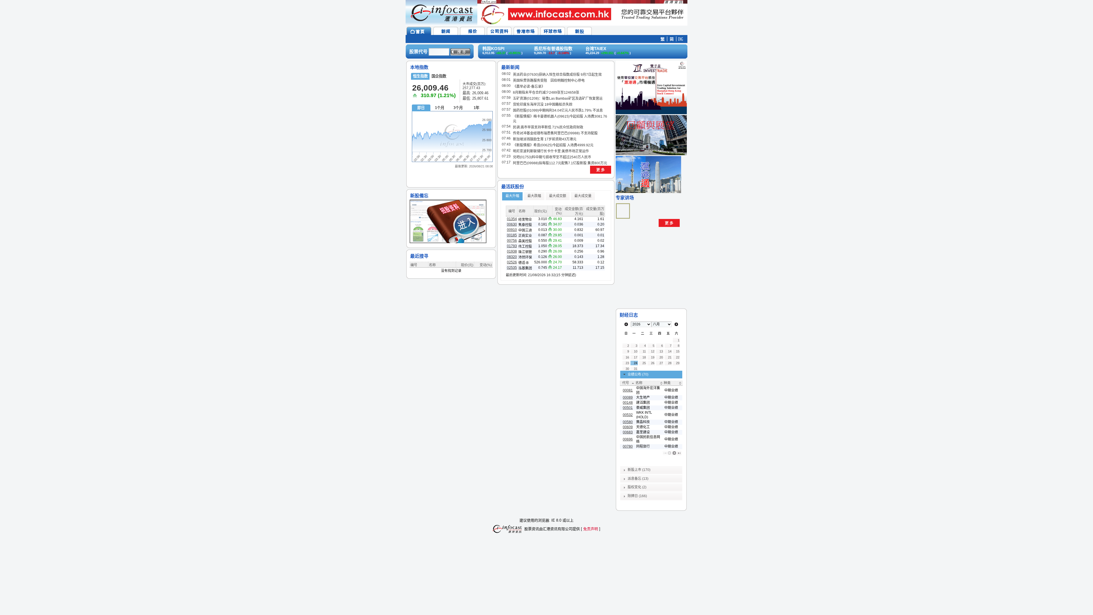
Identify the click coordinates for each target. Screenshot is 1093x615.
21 (669, 357)
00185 (512, 235)
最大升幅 (512, 196)
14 (669, 351)
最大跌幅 (534, 196)
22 (677, 357)
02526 (512, 262)
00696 (628, 439)
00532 (628, 415)
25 (644, 363)
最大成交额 (557, 196)
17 (635, 357)
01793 (512, 246)
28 (669, 363)
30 (627, 368)
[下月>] (676, 324)
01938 (512, 251)
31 (635, 368)
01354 (512, 219)
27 (661, 363)
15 (677, 351)
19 (652, 357)
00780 (628, 446)
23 (627, 363)
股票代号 (418, 51)
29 (677, 363)
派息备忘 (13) (638, 479)
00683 (628, 432)
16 (627, 357)
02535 (512, 268)
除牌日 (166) (637, 496)
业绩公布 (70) (638, 374)
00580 (628, 422)
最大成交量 (582, 196)
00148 (628, 403)
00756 (512, 241)
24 (635, 363)
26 (652, 363)
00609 (628, 427)
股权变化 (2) (637, 487)
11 (644, 351)
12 (652, 351)
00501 (628, 408)
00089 (628, 397)
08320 (512, 257)
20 (661, 357)
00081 (628, 390)
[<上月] (626, 324)
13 (661, 351)
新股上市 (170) (639, 470)
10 (635, 351)
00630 (512, 224)
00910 (512, 230)
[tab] (651, 374)
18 (644, 357)
